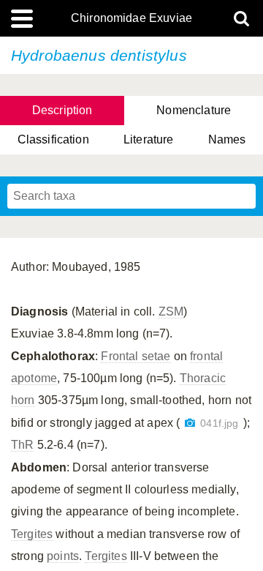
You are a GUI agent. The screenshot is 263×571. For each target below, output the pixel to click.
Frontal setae (135, 356)
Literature (148, 139)
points (63, 556)
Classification (53, 139)
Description (62, 110)
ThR (22, 444)
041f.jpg (219, 423)
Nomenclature (193, 110)
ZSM (171, 311)
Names (227, 139)
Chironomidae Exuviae (131, 18)
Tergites (32, 534)
